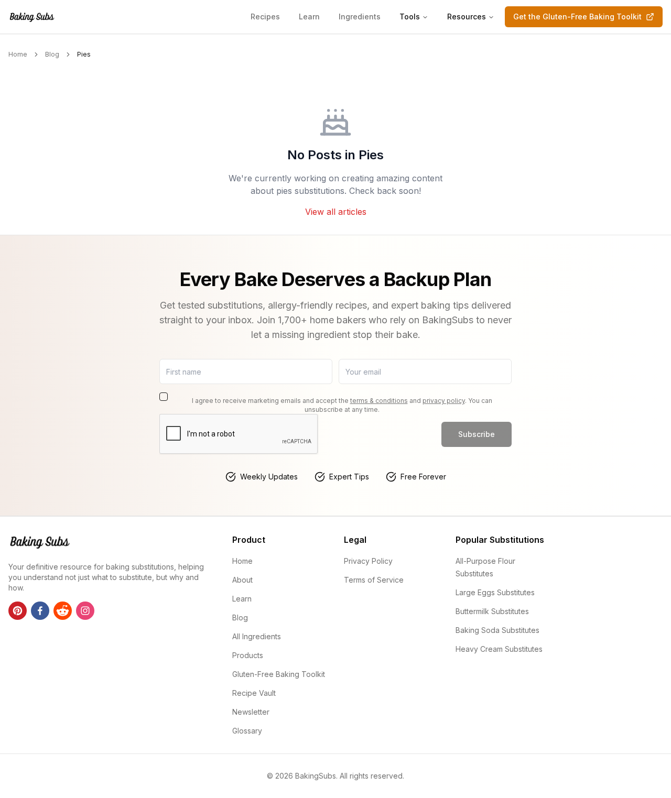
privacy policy (444, 401)
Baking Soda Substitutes (497, 630)
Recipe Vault (254, 692)
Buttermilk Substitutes (492, 611)
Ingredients (360, 16)
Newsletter (250, 711)
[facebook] (40, 611)
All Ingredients (256, 636)
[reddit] (62, 611)
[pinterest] (17, 611)
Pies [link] (84, 54)
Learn (309, 16)
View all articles (335, 211)
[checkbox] (163, 396)
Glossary (247, 730)
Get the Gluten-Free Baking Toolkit (577, 16)
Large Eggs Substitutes (495, 592)
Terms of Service (374, 579)
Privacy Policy (368, 560)
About (242, 579)
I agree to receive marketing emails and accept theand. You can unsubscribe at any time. (342, 405)
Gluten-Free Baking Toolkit (278, 674)
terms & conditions (379, 401)
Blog (52, 54)
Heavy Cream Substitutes (499, 648)
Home (17, 54)
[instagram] (85, 611)
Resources (466, 16)
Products (247, 655)
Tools (409, 16)
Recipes (265, 16)
